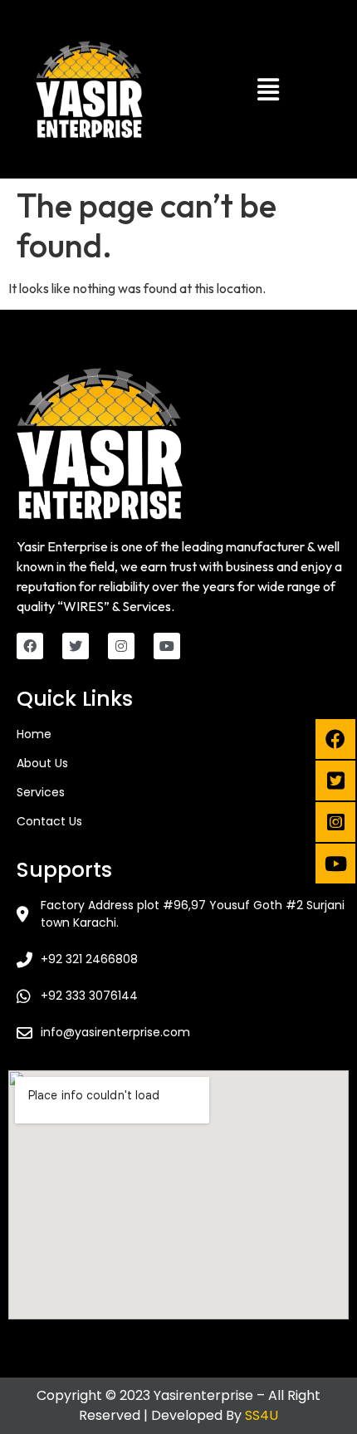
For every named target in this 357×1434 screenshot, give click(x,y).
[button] (267, 89)
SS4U (261, 1415)
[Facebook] (30, 646)
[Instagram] (121, 646)
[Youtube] (167, 646)
